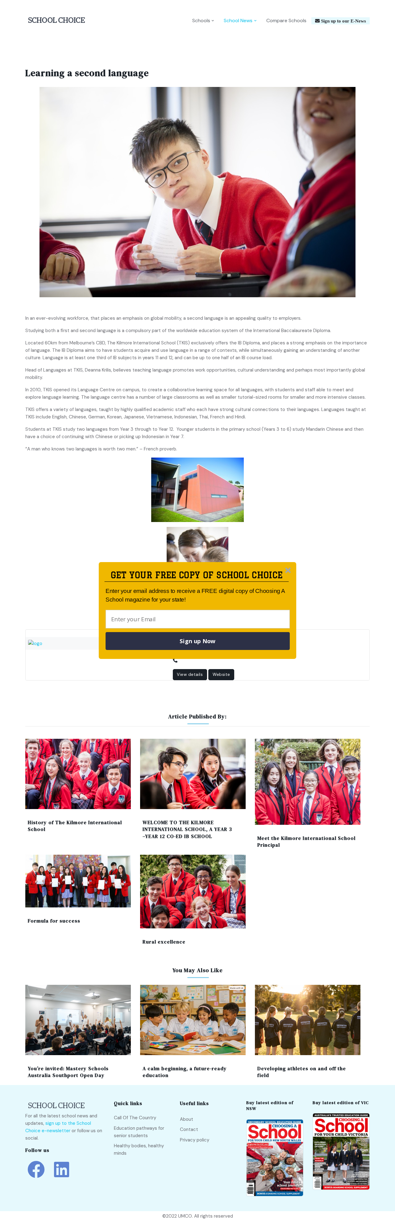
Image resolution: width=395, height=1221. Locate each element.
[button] (197, 575)
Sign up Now (197, 641)
